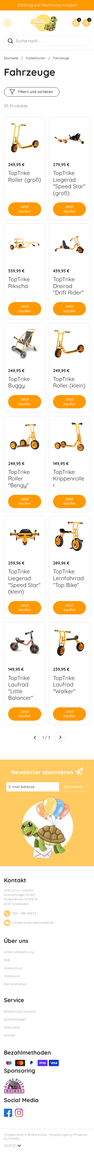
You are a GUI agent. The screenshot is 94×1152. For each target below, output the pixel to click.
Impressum (12, 976)
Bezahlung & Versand (19, 1011)
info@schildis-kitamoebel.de (33, 923)
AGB (7, 960)
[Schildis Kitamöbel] (44, 22)
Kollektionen (35, 58)
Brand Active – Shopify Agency (50, 1135)
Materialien (12, 1027)
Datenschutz (13, 968)
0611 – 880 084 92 (24, 913)
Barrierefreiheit (15, 984)
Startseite (11, 58)
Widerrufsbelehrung (18, 952)
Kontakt (9, 1035)
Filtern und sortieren (35, 91)
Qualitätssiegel (15, 1019)
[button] (85, 23)
